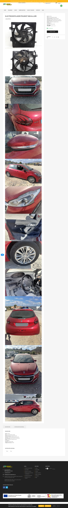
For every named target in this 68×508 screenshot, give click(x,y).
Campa (15, 10)
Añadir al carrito (52, 31)
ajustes (34, 506)
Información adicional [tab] (19, 426)
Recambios (10, 10)
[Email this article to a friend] (58, 37)
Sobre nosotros (22, 10)
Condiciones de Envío (28, 475)
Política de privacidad (28, 468)
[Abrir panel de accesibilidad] (2, 255)
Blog (43, 10)
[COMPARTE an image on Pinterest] (56, 37)
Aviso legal (26, 469)
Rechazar (47, 505)
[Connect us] (4, 487)
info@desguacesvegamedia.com (10, 474)
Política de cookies (28, 471)
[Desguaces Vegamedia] (7, 4)
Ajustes (54, 505)
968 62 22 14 (47, 3)
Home (5, 10)
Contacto (38, 10)
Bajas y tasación (30, 10)
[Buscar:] (29, 2)
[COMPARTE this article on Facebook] (52, 37)
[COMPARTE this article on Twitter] (54, 37)
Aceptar (41, 505)
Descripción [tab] (7, 426)
